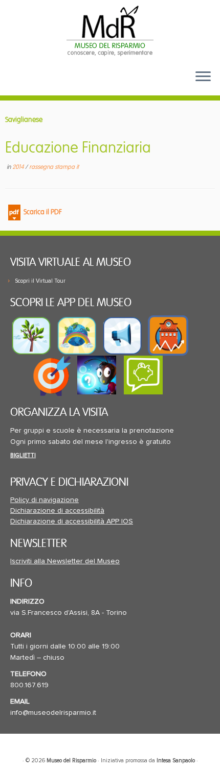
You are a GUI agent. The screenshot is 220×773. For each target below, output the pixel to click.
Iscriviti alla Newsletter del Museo (65, 561)
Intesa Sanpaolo (176, 760)
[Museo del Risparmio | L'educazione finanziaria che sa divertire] (110, 30)
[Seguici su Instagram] (68, 84)
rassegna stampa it (54, 167)
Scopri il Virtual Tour (40, 281)
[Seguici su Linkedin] (52, 84)
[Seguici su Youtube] (35, 84)
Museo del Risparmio (71, 760)
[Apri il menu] (203, 77)
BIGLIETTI (23, 455)
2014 (18, 167)
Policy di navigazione (44, 500)
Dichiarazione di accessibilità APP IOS (71, 521)
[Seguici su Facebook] (19, 84)
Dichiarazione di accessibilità (57, 510)
